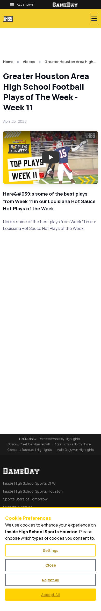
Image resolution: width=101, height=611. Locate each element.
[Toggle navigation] (94, 18)
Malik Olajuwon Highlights (75, 450)
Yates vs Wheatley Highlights (59, 439)
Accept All (50, 594)
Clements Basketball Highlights (30, 450)
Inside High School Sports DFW (29, 483)
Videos (29, 61)
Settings (50, 550)
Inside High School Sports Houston (33, 491)
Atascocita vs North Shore (73, 444)
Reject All (50, 579)
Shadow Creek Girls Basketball (29, 444)
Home (8, 61)
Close (50, 565)
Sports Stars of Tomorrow (25, 499)
